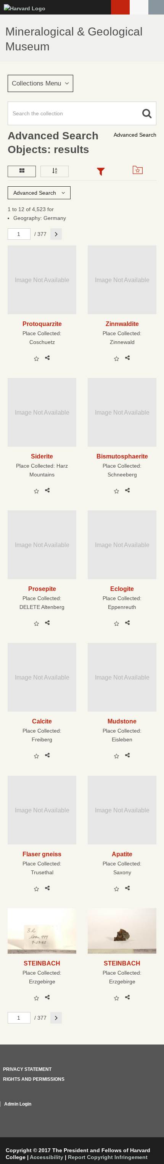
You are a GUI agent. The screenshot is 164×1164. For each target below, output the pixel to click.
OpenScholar (142, 1113)
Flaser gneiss (42, 854)
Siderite (42, 456)
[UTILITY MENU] (139, 7)
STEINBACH (42, 963)
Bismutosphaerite (122, 456)
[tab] (100, 172)
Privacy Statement (27, 1069)
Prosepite (42, 588)
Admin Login (17, 1104)
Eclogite (122, 588)
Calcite (42, 721)
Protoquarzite (42, 323)
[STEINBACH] (42, 931)
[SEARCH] (156, 7)
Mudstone (122, 721)
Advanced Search (135, 135)
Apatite (122, 854)
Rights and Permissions (33, 1079)
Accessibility (46, 1157)
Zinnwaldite (122, 323)
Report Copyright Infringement (108, 1157)
